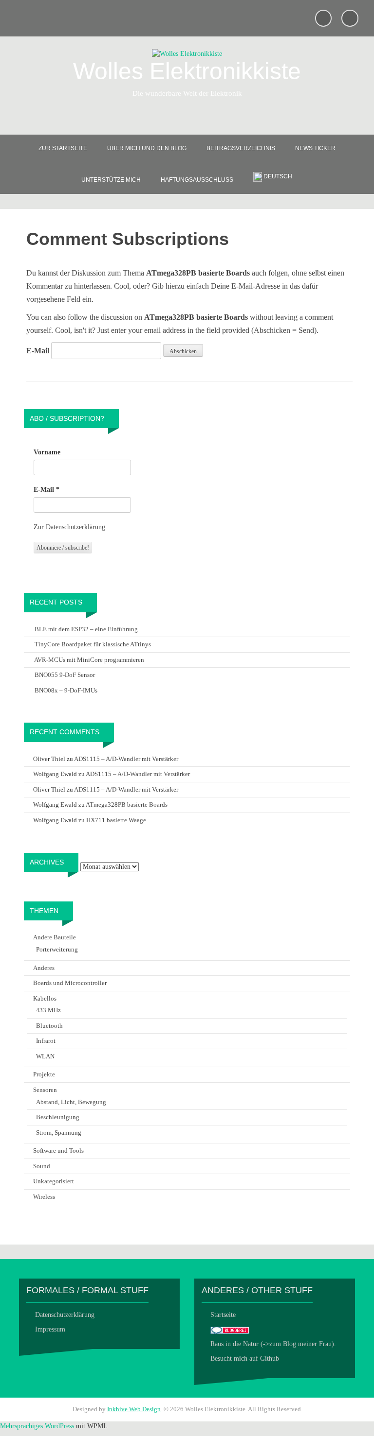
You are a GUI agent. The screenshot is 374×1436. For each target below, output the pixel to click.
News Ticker (315, 148)
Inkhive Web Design (134, 1409)
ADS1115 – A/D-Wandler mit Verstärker (126, 758)
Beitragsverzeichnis (240, 148)
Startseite (223, 1314)
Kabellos (44, 998)
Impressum (50, 1329)
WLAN (45, 1056)
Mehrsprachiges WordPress (37, 1426)
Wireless (44, 1196)
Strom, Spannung (58, 1132)
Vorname (47, 452)
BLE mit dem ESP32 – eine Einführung (86, 629)
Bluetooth (49, 1025)
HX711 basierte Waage (116, 820)
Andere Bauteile (54, 937)
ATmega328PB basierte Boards (127, 804)
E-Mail (37, 350)
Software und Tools (58, 1150)
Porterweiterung (57, 949)
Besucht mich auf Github (244, 1358)
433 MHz (48, 1010)
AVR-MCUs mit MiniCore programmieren (89, 659)
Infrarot (46, 1040)
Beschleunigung (57, 1117)
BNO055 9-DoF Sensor (65, 674)
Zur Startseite (62, 148)
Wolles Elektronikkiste (187, 71)
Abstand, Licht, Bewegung (71, 1102)
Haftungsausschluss (197, 179)
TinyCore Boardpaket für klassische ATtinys (93, 644)
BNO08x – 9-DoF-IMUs (66, 690)
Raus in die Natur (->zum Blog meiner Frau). (273, 1344)
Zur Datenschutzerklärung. (70, 527)
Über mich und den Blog (147, 148)
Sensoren (45, 1089)
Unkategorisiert (53, 1181)
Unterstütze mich (111, 179)
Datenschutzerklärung (64, 1314)
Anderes (44, 967)
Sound (41, 1166)
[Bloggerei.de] (229, 1329)
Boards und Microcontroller (70, 982)
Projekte (44, 1074)
